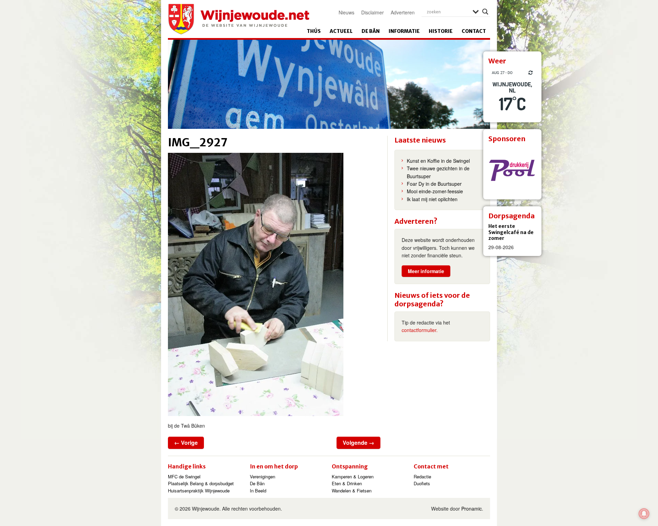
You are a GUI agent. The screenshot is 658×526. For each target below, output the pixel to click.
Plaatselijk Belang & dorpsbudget (201, 483)
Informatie (404, 31)
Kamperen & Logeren (353, 476)
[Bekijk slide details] (512, 170)
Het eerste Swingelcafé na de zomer (511, 232)
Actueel (341, 31)
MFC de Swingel (184, 476)
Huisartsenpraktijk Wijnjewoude (199, 490)
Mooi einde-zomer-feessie (435, 191)
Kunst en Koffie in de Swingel (438, 160)
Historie (441, 31)
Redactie (422, 476)
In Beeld (258, 490)
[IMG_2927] (274, 284)
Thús (314, 31)
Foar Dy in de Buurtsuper (434, 183)
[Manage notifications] (643, 513)
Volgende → (358, 443)
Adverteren (403, 12)
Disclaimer (372, 12)
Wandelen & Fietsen (351, 490)
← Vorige (186, 443)
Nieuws (346, 12)
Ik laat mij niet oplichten (432, 199)
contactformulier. (420, 330)
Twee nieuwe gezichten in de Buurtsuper (438, 172)
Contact (474, 31)
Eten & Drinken (347, 483)
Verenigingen (262, 476)
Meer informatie (426, 271)
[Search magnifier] (485, 11)
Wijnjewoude (238, 19)
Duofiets (422, 483)
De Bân (371, 31)
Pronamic (471, 508)
